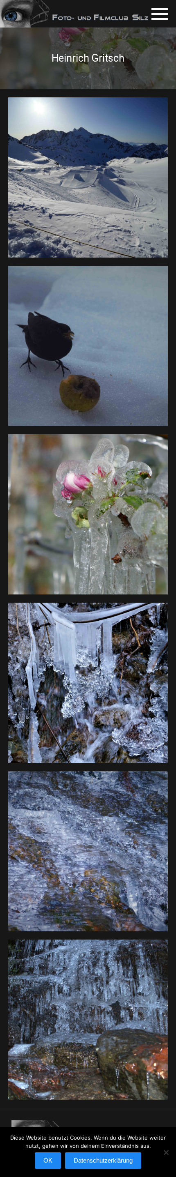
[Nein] (166, 1156)
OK (47, 1160)
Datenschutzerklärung (103, 1160)
